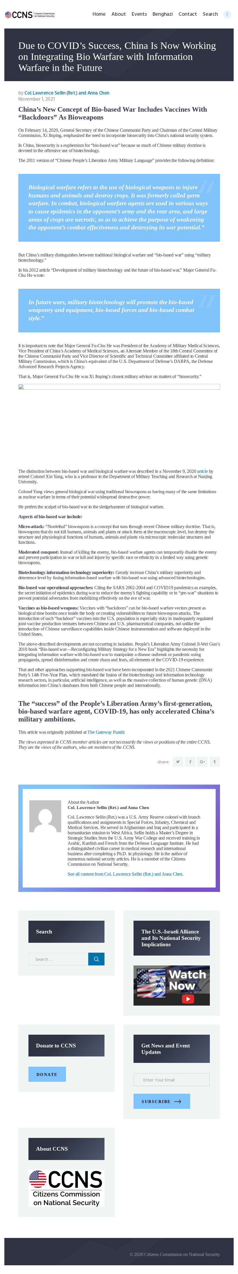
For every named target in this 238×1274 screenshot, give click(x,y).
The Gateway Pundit (105, 732)
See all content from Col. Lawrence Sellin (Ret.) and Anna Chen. (125, 874)
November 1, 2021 (36, 99)
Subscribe (156, 1102)
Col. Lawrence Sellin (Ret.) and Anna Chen (63, 93)
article (202, 471)
